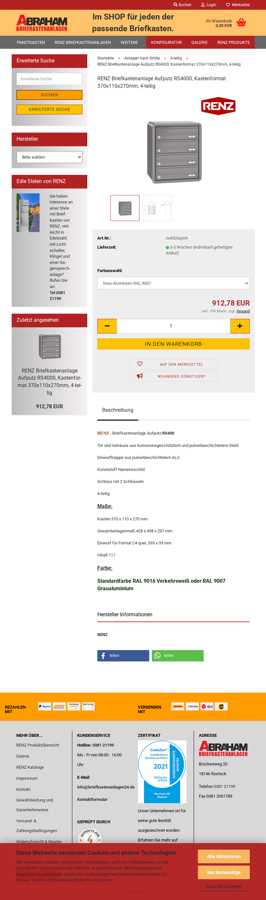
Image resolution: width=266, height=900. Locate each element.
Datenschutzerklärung (132, 880)
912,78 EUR (49, 406)
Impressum (26, 778)
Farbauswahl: (110, 270)
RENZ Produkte (233, 42)
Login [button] (210, 5)
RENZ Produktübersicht (37, 745)
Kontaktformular (92, 799)
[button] (107, 326)
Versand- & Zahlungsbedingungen (36, 825)
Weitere (129, 42)
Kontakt (23, 789)
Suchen (49, 95)
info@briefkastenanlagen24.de (106, 787)
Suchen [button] (184, 5)
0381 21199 (102, 745)
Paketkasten (31, 42)
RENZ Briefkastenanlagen (82, 42)
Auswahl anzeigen (224, 886)
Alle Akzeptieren (224, 856)
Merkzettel (240, 5)
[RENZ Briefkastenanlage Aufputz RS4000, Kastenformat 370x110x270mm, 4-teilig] (174, 144)
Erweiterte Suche (49, 109)
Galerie (199, 42)
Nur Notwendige (224, 872)
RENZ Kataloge (30, 767)
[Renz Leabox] (41, 23)
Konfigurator (166, 42)
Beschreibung (117, 410)
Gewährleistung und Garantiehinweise (34, 805)
